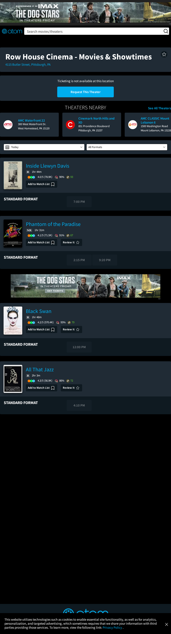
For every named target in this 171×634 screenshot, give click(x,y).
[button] (164, 54)
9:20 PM (104, 260)
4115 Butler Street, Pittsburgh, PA (28, 64)
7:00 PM (79, 201)
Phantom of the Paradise (53, 224)
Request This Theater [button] (86, 92)
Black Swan (38, 311)
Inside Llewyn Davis (47, 165)
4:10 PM (79, 405)
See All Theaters (159, 108)
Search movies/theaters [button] (45, 31)
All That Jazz (40, 369)
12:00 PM (79, 347)
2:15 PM (79, 260)
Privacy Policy (113, 627)
